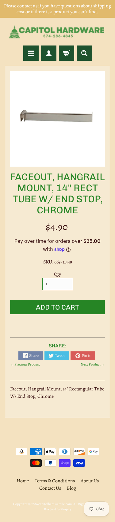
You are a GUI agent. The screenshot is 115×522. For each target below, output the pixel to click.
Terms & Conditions (55, 480)
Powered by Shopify (57, 509)
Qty (57, 274)
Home (23, 480)
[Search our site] (84, 53)
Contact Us (50, 488)
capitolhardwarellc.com (55, 504)
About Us (90, 480)
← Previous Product (25, 364)
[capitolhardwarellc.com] (57, 32)
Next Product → (93, 364)
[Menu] (31, 53)
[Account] (48, 53)
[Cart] (66, 53)
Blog (71, 488)
